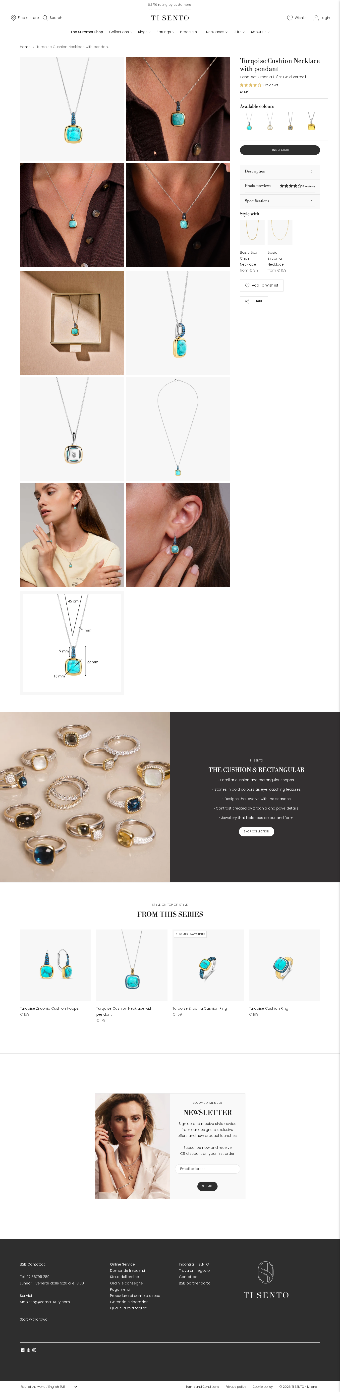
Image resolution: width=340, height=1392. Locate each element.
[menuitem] (204, 1387)
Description (255, 171)
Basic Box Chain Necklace (248, 258)
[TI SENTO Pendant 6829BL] (290, 121)
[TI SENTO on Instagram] (34, 1350)
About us (259, 31)
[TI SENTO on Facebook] (23, 1350)
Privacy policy (236, 1387)
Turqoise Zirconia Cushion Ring (199, 1008)
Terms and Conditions (202, 1387)
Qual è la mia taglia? (128, 1308)
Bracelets (188, 31)
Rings (143, 31)
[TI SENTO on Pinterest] (28, 1350)
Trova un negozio (194, 1270)
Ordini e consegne (126, 1283)
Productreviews (280, 185)
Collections (119, 31)
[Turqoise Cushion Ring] (284, 965)
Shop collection (256, 831)
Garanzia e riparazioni (129, 1301)
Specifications (257, 201)
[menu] (49, 1387)
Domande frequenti (127, 1270)
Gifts (237, 31)
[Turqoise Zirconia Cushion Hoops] (55, 965)
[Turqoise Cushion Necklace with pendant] (249, 121)
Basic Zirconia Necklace (276, 258)
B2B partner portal (195, 1283)
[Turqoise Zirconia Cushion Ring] (208, 965)
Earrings (164, 31)
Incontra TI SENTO (194, 1264)
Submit (207, 1186)
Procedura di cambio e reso (135, 1295)
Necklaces (215, 31)
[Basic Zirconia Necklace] (280, 232)
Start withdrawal (34, 1319)
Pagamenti (120, 1289)
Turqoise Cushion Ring (268, 1008)
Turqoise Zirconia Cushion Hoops (49, 1008)
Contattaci (188, 1276)
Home (25, 46)
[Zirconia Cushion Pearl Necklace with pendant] (270, 121)
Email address (190, 1161)
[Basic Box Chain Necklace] (252, 232)
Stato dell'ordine (124, 1276)
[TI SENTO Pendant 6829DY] (311, 121)
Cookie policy (263, 1387)
